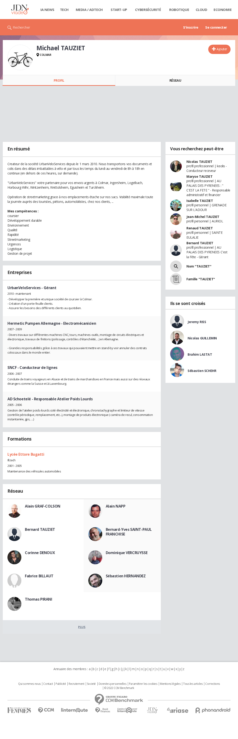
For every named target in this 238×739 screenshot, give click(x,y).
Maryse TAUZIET (199, 176)
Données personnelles (112, 683)
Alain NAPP (116, 506)
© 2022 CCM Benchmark (119, 688)
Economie (223, 9)
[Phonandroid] (213, 710)
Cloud (201, 9)
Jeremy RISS (197, 322)
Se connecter (216, 27)
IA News (47, 9)
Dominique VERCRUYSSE (127, 552)
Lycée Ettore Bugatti (25, 454)
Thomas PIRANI (38, 599)
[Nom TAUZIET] (176, 266)
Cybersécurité (148, 9)
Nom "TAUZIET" (199, 266)
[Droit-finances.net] (102, 710)
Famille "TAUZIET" (200, 279)
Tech (64, 9)
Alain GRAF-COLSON (42, 506)
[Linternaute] (74, 710)
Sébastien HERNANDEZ (126, 575)
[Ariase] (177, 710)
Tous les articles (193, 683)
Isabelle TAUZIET (199, 200)
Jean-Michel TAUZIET (202, 216)
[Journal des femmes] (19, 710)
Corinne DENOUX (40, 552)
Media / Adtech (89, 9)
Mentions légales (170, 683)
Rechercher (21, 27)
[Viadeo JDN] (152, 710)
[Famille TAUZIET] (176, 279)
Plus (81, 627)
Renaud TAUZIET (199, 228)
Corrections (212, 683)
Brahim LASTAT (200, 354)
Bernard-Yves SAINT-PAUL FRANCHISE (129, 532)
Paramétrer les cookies (143, 683)
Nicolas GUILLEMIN (202, 338)
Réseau (175, 80)
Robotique (179, 9)
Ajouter (222, 49)
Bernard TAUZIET (40, 529)
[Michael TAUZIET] (20, 57)
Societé (91, 683)
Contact (48, 683)
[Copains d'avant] (127, 710)
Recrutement (76, 683)
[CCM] (46, 710)
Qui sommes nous (29, 683)
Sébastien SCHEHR (202, 370)
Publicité (61, 683)
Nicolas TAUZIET (199, 161)
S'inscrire (190, 27)
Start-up (119, 9)
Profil (59, 80)
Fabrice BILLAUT (39, 575)
